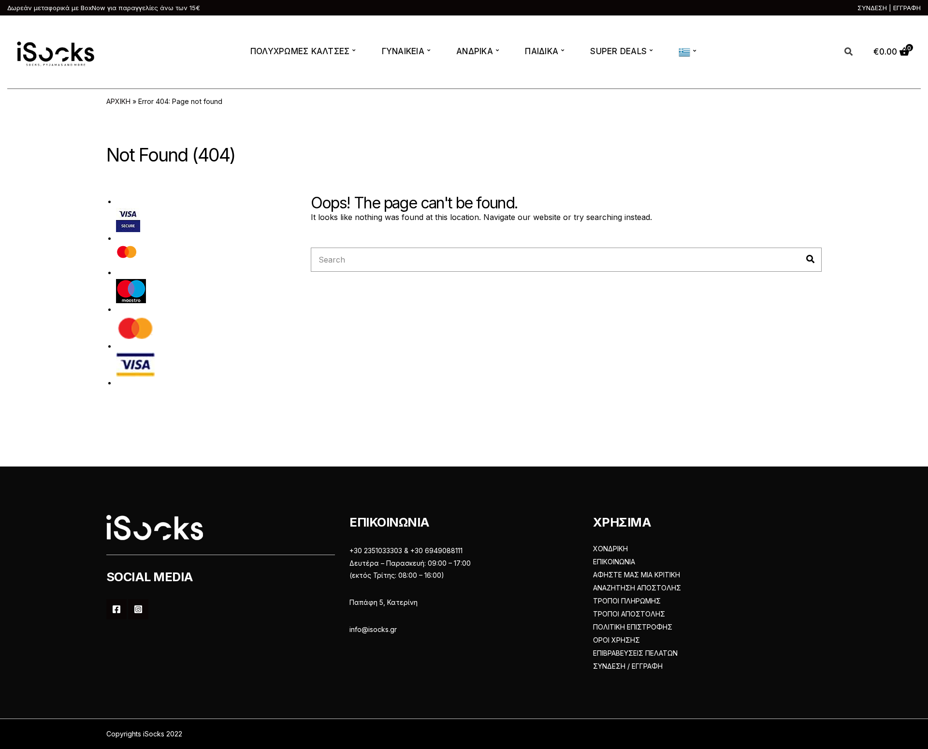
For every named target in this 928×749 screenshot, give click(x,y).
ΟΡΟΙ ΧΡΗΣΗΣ (616, 640)
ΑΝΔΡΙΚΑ (474, 51)
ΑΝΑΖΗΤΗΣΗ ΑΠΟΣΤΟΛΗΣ (637, 588)
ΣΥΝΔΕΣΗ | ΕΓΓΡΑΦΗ (889, 8)
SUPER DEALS (618, 51)
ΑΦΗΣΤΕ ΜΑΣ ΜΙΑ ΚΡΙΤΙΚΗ (636, 575)
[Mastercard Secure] (127, 254)
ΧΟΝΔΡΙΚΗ (610, 548)
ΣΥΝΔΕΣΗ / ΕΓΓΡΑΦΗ (628, 666)
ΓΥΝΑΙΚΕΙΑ (403, 51)
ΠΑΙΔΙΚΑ (541, 51)
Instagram (138, 609)
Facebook (116, 609)
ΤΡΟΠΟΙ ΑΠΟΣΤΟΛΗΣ (629, 614)
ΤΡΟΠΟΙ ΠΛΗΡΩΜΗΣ (627, 601)
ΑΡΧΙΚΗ (118, 101)
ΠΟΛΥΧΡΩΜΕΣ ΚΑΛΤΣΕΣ (300, 51)
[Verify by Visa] (128, 219)
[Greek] (686, 52)
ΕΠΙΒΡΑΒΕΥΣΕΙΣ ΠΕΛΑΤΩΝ (635, 653)
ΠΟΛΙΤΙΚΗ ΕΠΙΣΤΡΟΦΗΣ (632, 627)
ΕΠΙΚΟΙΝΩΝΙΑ (614, 562)
